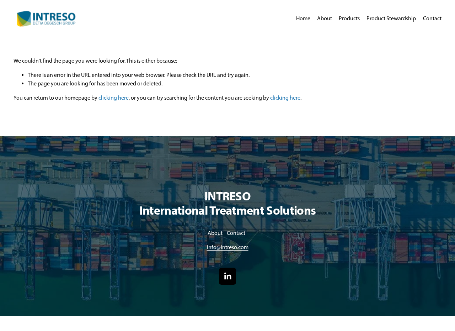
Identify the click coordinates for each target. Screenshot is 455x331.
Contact (432, 18)
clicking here (113, 97)
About (324, 18)
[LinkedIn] (227, 276)
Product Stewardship (391, 18)
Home (303, 18)
